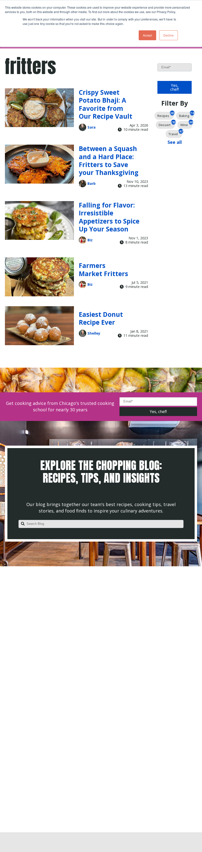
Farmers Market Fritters (103, 269)
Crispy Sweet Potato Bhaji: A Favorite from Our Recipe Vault (105, 104)
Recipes (165, 115)
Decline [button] (168, 35)
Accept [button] (147, 35)
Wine (186, 124)
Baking (186, 115)
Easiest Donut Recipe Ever (101, 318)
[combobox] (101, 524)
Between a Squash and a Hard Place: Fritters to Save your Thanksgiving (108, 160)
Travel (175, 133)
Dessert (167, 124)
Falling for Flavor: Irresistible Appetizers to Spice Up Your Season (109, 217)
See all (175, 142)
